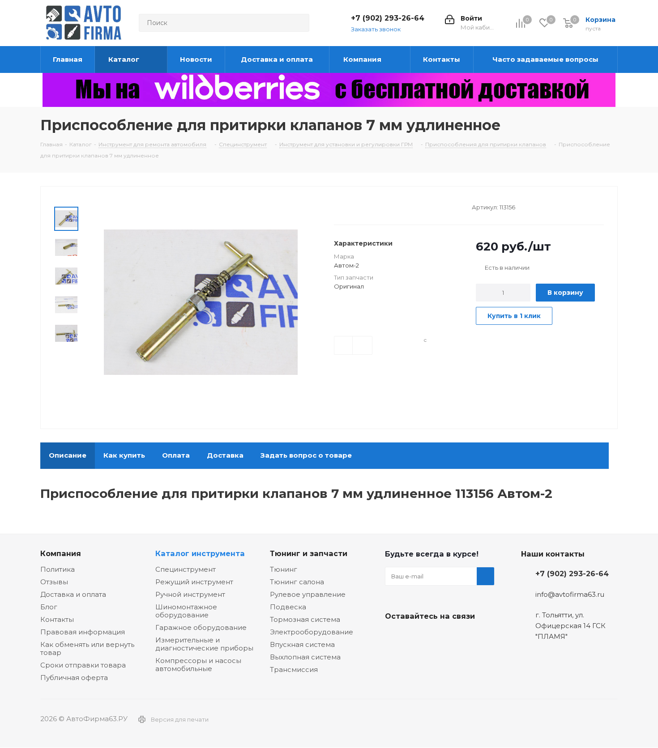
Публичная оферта (74, 677)
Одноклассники (439, 637)
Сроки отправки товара (83, 665)
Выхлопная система (305, 657)
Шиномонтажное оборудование (186, 611)
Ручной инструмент (190, 594)
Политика (57, 569)
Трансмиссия (294, 669)
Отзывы (54, 582)
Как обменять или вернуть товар (87, 648)
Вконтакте (394, 637)
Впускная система (302, 644)
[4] (363, 206)
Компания (60, 553)
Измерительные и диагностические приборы (204, 644)
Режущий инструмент (194, 582)
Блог (48, 607)
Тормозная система (305, 619)
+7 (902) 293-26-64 (387, 18)
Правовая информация (82, 632)
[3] (355, 206)
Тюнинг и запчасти (308, 553)
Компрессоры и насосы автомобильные (198, 664)
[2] (346, 206)
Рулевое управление (308, 594)
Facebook (416, 637)
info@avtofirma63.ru (569, 594)
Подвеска (288, 607)
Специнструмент (185, 569)
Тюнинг (283, 569)
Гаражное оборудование (201, 627)
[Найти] (298, 23)
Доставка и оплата (73, 594)
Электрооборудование (311, 632)
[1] (338, 206)
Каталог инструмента (200, 553)
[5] (372, 206)
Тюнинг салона (297, 582)
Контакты (57, 619)
